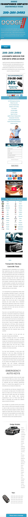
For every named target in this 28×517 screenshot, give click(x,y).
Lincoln (20, 201)
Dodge (7, 229)
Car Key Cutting (14, 112)
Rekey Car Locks (14, 102)
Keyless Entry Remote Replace (14, 121)
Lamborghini (20, 226)
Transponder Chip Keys (14, 117)
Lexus (7, 222)
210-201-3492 (14, 12)
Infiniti (20, 214)
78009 (10, 260)
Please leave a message (16, 515)
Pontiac (20, 208)
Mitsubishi (20, 229)
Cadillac (20, 212)
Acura (7, 210)
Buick (20, 203)
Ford (8, 201)
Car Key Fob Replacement (14, 119)
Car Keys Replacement (14, 104)
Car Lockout (14, 108)
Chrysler (20, 222)
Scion (20, 218)
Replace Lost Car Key (14, 106)
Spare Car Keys (14, 114)
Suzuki (7, 226)
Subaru (7, 218)
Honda (7, 220)
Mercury (7, 205)
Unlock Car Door (14, 123)
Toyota (20, 210)
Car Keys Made (14, 110)
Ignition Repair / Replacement (14, 116)
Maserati (20, 216)
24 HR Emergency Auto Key (14, 101)
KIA (7, 212)
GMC (8, 214)
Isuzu (20, 220)
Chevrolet (8, 208)
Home (6, 47)
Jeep (8, 203)
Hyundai (20, 205)
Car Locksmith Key (6, 389)
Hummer (20, 224)
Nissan (7, 224)
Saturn (7, 216)
